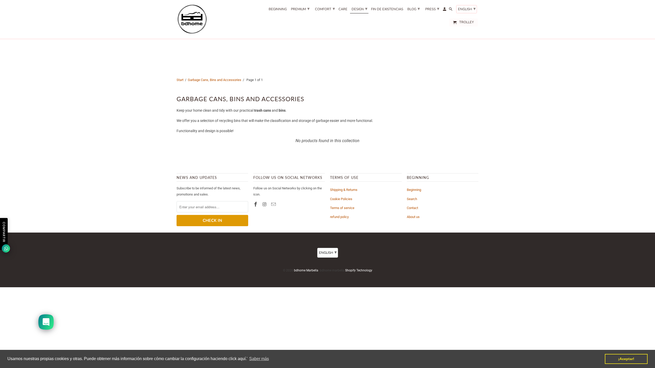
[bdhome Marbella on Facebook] (256, 204)
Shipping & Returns (343, 190)
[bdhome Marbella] (192, 19)
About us (413, 217)
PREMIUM (300, 9)
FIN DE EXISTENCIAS (387, 9)
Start (180, 80)
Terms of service (342, 208)
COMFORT (325, 9)
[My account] (445, 10)
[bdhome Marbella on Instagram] (265, 204)
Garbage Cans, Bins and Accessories (214, 80)
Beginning (414, 190)
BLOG (413, 9)
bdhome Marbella (306, 270)
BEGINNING (278, 9)
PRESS (432, 9)
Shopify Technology (358, 270)
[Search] (451, 10)
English (467, 9)
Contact (412, 208)
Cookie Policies (341, 199)
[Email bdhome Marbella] (274, 204)
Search (412, 199)
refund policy (339, 217)
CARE (343, 9)
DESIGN (359, 9)
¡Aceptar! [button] (626, 359)
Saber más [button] (259, 358)
